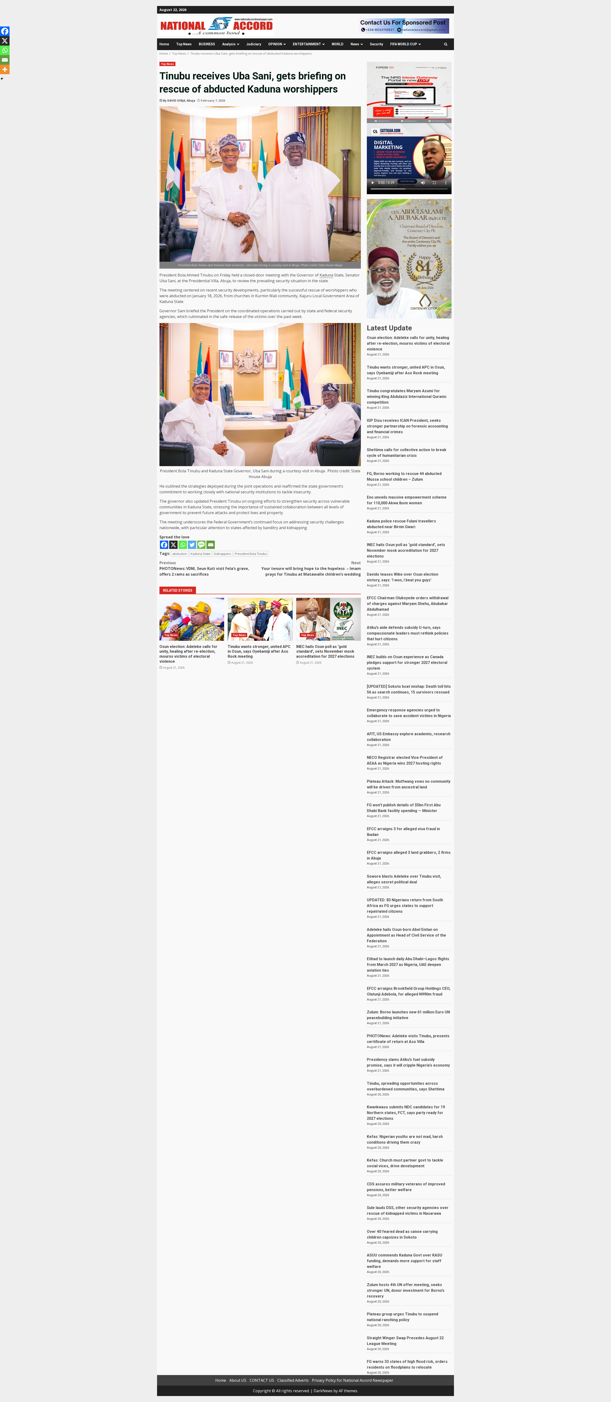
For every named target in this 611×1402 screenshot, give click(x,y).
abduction (179, 554)
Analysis (229, 44)
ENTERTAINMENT (307, 44)
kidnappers (222, 554)
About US (237, 1380)
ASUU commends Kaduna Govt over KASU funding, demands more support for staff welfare (404, 1261)
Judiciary (253, 44)
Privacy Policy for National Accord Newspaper (352, 1380)
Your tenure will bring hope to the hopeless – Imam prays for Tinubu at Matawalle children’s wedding (311, 568)
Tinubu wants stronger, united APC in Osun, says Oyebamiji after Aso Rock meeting (260, 619)
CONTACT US (262, 1380)
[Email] (210, 545)
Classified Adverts (293, 1380)
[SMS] (201, 545)
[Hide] (2, 79)
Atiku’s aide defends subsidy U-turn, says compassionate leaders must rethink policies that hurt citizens (407, 633)
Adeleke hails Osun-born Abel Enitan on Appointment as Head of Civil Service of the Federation (406, 935)
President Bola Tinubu (251, 554)
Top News (184, 44)
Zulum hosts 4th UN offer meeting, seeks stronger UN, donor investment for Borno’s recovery (405, 1290)
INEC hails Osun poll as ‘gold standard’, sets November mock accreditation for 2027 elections (328, 619)
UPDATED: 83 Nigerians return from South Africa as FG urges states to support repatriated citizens (405, 906)
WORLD (337, 44)
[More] (5, 69)
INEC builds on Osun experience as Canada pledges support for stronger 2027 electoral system (407, 663)
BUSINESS (207, 44)
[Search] (445, 44)
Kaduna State (201, 554)
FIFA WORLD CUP (403, 44)
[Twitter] (192, 545)
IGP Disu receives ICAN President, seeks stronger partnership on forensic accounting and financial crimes (407, 426)
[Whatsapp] (183, 545)
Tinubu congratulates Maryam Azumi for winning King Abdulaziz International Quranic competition (407, 397)
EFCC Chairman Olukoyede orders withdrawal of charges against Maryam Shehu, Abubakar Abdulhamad (407, 604)
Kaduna (326, 275)
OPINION (275, 44)
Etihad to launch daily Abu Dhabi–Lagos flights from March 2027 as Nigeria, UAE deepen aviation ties (408, 965)
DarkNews (323, 1390)
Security (376, 44)
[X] (173, 545)
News (355, 44)
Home (164, 44)
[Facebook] (164, 545)
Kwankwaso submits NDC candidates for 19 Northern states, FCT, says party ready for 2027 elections (406, 1113)
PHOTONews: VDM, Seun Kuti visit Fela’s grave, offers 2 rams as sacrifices (204, 568)
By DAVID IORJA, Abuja (179, 101)
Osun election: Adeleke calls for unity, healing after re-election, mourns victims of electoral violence (191, 619)
